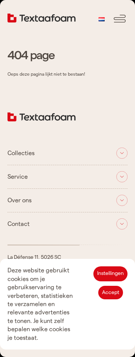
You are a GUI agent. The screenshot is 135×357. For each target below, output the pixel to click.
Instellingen (110, 273)
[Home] (42, 119)
